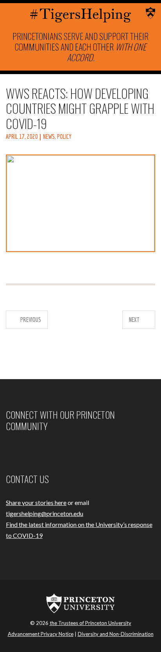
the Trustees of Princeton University (90, 623)
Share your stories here (36, 502)
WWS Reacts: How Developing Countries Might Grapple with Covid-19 (80, 108)
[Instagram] (16, 449)
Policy (64, 136)
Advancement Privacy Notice (40, 634)
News (49, 136)
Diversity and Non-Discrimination (116, 634)
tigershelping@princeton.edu (44, 513)
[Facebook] (7, 449)
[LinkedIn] (35, 449)
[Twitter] (26, 449)
